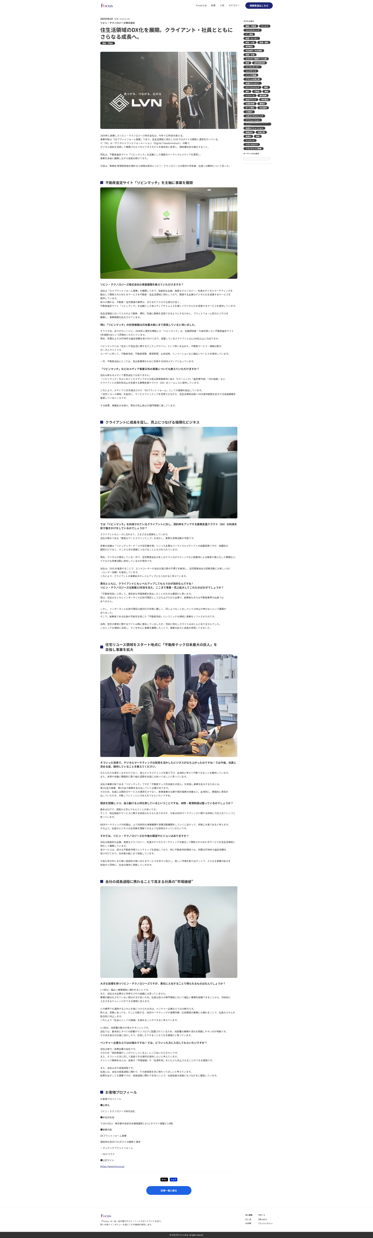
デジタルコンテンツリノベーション (257, 124)
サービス (264, 26)
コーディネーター (252, 67)
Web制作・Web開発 (254, 50)
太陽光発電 (250, 103)
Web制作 (263, 107)
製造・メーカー (252, 38)
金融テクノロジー (252, 83)
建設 (266, 87)
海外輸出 (264, 99)
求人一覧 (248, 1219)
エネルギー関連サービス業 (256, 58)
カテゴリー (234, 5)
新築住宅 (249, 132)
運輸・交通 (250, 54)
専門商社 (249, 46)
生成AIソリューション (254, 128)
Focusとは (201, 5)
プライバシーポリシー (265, 1223)
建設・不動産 (107, 43)
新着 (213, 5)
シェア (173, 1179)
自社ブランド (251, 99)
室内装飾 (262, 95)
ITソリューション (253, 120)
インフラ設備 (251, 75)
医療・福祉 (263, 42)
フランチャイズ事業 (253, 148)
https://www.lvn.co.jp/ (112, 1166)
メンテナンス (251, 71)
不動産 (256, 91)
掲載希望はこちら (259, 5)
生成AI (248, 136)
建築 (266, 91)
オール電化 (250, 107)
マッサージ (250, 140)
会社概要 (248, 1223)
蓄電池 (262, 103)
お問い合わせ (262, 1219)
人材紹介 (249, 112)
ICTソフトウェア (252, 87)
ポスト (164, 1179)
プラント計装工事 (253, 79)
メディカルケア (252, 144)
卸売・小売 (250, 42)
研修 (257, 136)
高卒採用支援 (259, 63)
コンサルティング (252, 30)
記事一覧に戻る (169, 1190)
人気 (222, 5)
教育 (247, 63)
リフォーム (250, 95)
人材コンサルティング (254, 116)
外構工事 (261, 132)
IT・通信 (249, 34)
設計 (247, 91)
